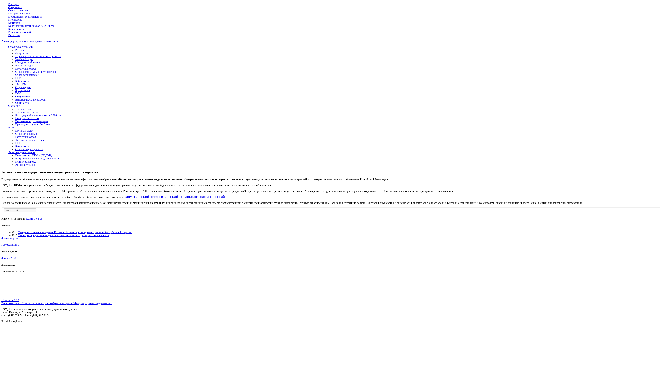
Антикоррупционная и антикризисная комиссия (29, 41)
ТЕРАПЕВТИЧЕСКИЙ (164, 196)
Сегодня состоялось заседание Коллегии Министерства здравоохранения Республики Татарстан (75, 232)
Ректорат (13, 4)
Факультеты (15, 7)
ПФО (18, 93)
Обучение (14, 105)
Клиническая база (25, 161)
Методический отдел (27, 62)
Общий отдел (23, 96)
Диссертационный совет (29, 139)
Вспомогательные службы (30, 99)
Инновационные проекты (37, 303)
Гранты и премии (63, 303)
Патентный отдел (25, 68)
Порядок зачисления (27, 118)
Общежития (22, 102)
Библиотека (15, 19)
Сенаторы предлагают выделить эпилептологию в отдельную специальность (63, 235)
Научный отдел (24, 65)
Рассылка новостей (19, 32)
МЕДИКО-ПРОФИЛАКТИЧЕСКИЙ (203, 196)
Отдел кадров (23, 87)
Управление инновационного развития (38, 56)
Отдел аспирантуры (27, 74)
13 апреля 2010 (10, 300)
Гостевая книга (10, 244)
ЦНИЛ (19, 77)
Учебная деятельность (28, 112)
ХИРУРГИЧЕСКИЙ (137, 196)
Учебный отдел (24, 59)
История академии (19, 13)
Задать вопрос (34, 218)
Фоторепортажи (10, 238)
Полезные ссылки (11, 303)
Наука (11, 127)
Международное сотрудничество (92, 303)
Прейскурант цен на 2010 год (32, 124)
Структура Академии (20, 46)
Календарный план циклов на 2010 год (31, 25)
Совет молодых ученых (29, 149)
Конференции (16, 29)
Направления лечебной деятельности (37, 158)
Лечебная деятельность (21, 152)
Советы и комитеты (20, 10)
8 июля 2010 (8, 258)
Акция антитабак (25, 164)
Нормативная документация (25, 16)
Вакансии (14, 35)
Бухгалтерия (22, 90)
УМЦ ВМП (22, 84)
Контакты (14, 22)
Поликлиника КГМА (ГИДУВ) (33, 155)
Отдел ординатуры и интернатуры (35, 71)
